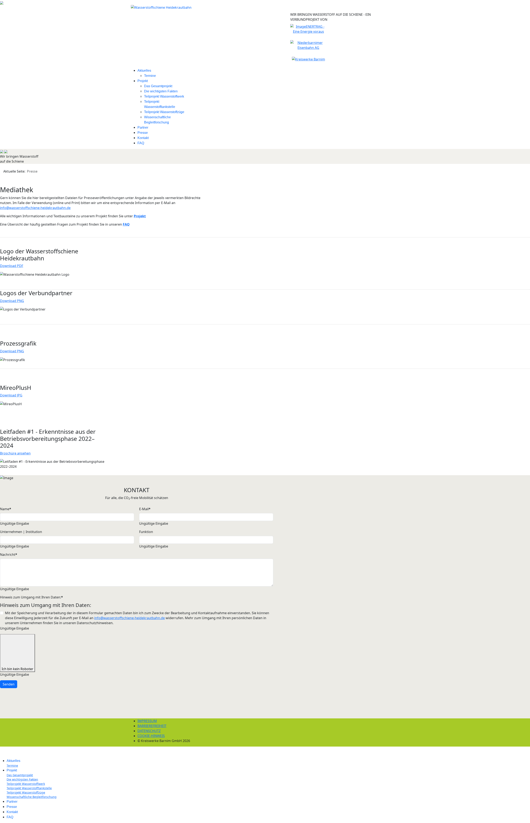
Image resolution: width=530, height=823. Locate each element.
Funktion (146, 531)
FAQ (140, 143)
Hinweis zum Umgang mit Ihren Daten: (31, 597)
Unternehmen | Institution (21, 531)
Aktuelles (144, 70)
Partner (142, 127)
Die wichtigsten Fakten (161, 91)
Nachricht (8, 554)
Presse (142, 132)
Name (5, 509)
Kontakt (143, 138)
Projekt (142, 81)
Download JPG (11, 395)
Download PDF (11, 265)
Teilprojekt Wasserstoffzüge (164, 112)
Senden (8, 684)
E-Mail (145, 509)
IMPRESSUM (147, 721)
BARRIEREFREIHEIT (151, 726)
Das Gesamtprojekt (158, 86)
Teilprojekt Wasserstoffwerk (164, 96)
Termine (150, 75)
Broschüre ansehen (15, 453)
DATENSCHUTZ (149, 731)
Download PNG (12, 301)
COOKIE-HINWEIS (151, 736)
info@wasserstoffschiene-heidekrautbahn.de (35, 207)
